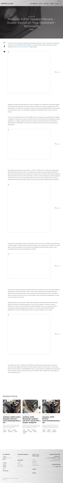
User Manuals (20, 466)
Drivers (19, 462)
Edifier (15, 43)
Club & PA (46, 3)
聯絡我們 (57, 3)
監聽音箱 (4, 466)
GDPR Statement (35, 465)
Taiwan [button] (59, 1)
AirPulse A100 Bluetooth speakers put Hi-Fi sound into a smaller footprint (31, 419)
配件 (3, 469)
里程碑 (4, 459)
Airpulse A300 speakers (22, 46)
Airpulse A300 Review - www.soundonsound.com (51, 419)
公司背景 (4, 456)
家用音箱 (40, 3)
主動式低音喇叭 (5, 470)
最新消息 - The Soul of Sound (35, 455)
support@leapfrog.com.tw (55, 460)
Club (19, 456)
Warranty (34, 462)
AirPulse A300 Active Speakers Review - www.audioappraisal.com (12, 419)
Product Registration (34, 460)
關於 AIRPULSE (33, 3)
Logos (19, 463)
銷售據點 (52, 3)
